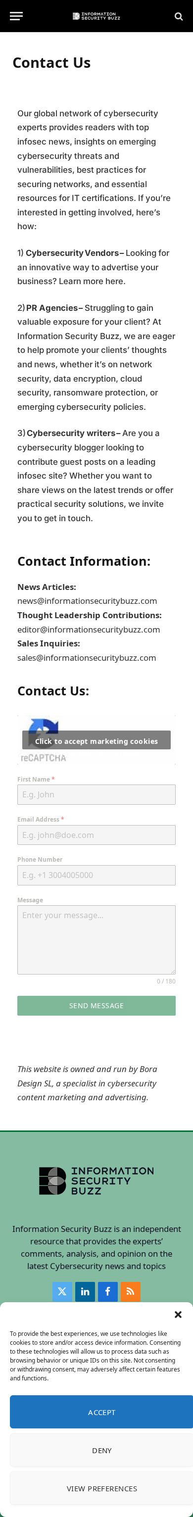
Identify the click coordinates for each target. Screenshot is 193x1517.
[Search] (178, 16)
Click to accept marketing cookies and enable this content (96, 742)
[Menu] (16, 16)
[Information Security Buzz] (96, 16)
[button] (178, 1315)
